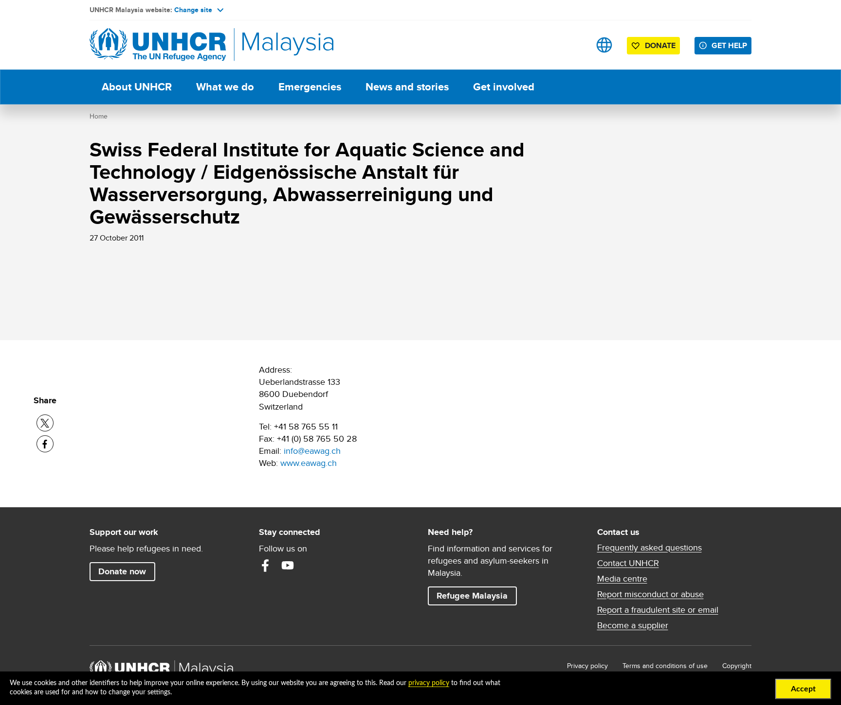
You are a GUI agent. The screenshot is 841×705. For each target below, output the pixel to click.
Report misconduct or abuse (650, 594)
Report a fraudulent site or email (657, 609)
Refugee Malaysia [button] (476, 595)
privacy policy (428, 683)
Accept (803, 689)
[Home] (158, 45)
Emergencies (309, 87)
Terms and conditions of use (665, 666)
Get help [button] (731, 45)
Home (99, 116)
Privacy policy (587, 666)
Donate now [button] (122, 571)
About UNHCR (137, 87)
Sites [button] (604, 45)
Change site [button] (193, 10)
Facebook (265, 565)
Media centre (622, 578)
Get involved (503, 87)
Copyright (736, 666)
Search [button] (574, 45)
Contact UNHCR (628, 563)
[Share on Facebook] (45, 443)
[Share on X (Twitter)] (45, 422)
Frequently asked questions (649, 547)
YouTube (287, 565)
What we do (225, 87)
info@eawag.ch (312, 451)
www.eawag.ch (308, 463)
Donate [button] (660, 45)
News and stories (407, 87)
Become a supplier (632, 625)
